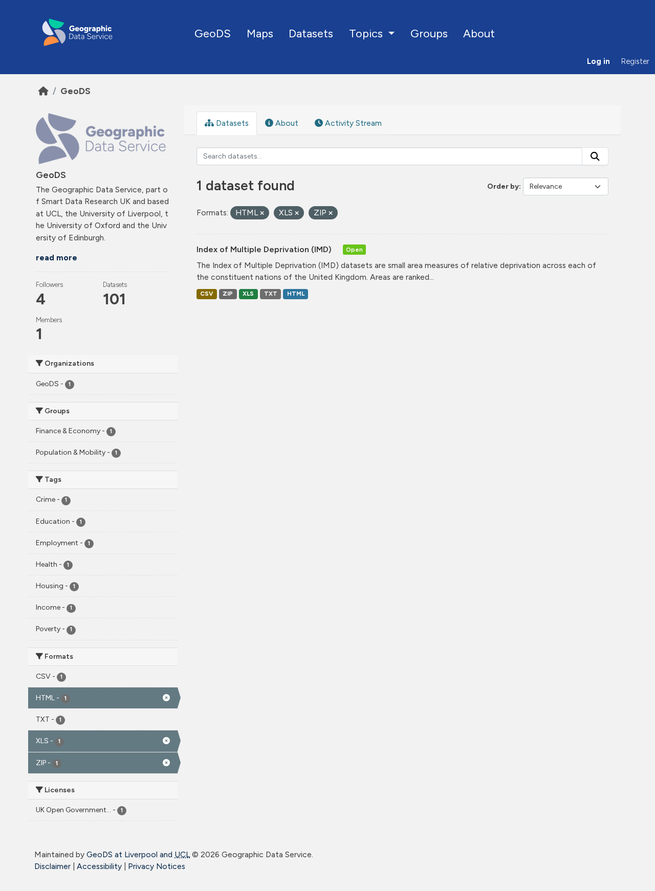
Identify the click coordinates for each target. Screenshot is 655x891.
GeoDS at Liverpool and (138, 854)
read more (56, 257)
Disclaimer (52, 866)
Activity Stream (352, 123)
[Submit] (595, 156)
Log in (598, 61)
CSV (206, 293)
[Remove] (262, 213)
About (479, 33)
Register (635, 61)
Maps (260, 33)
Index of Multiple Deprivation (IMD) (265, 249)
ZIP (228, 293)
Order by (503, 186)
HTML (295, 293)
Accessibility (99, 866)
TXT (270, 293)
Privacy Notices (156, 866)
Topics (367, 33)
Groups (429, 33)
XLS (248, 293)
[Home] (43, 90)
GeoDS (212, 33)
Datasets (311, 33)
